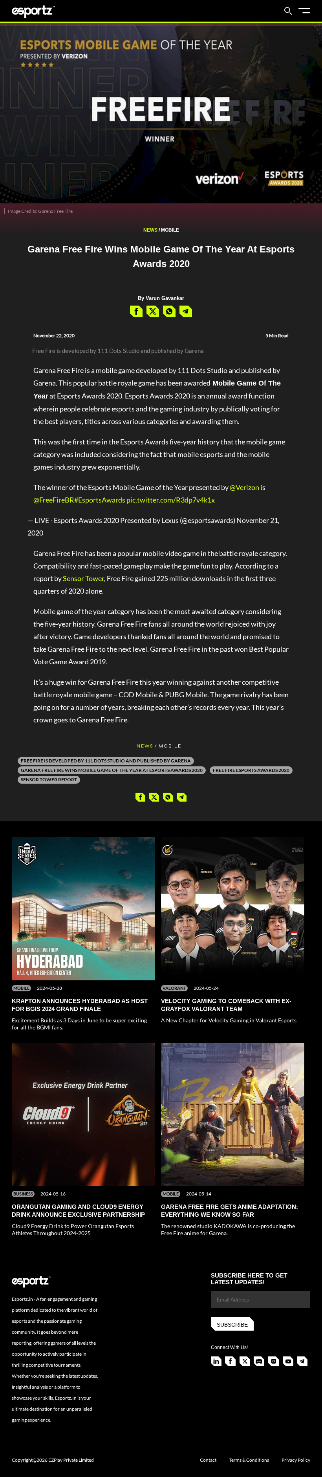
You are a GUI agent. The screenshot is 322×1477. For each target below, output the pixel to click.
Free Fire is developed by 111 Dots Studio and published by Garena (106, 761)
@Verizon (244, 487)
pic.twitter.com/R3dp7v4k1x (170, 499)
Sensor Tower (83, 578)
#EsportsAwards (99, 499)
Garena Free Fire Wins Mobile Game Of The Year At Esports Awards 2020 (112, 770)
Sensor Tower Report (49, 779)
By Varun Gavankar (161, 298)
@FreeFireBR (53, 499)
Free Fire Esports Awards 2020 (251, 770)
